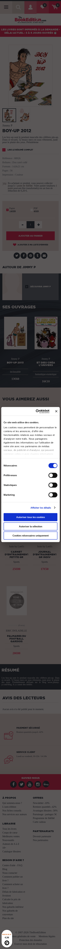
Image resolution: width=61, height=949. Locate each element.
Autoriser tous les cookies (30, 517)
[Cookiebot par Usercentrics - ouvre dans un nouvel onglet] (37, 411)
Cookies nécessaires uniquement (31, 535)
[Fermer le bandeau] (56, 411)
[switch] (52, 475)
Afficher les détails (40, 507)
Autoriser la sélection (30, 526)
